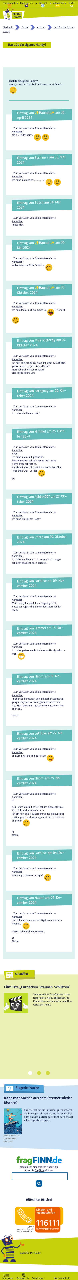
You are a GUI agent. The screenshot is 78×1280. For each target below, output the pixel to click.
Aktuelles (21, 973)
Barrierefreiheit (62, 1277)
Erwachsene (38, 1277)
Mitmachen (58, 3)
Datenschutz (23, 1277)
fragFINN (39, 1170)
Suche (72, 3)
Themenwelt (9, 3)
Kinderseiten (26, 3)
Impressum (7, 1277)
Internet (43, 3)
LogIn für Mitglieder (30, 1253)
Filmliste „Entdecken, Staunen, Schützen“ (37, 987)
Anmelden (17, 131)
